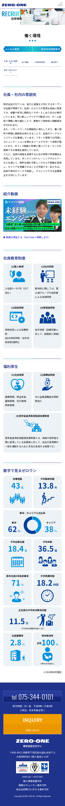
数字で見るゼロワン (10, 71)
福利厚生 (54, 62)
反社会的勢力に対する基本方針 (32, 789)
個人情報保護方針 (32, 781)
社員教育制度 (40, 62)
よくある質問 (12, 49)
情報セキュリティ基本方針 (32, 785)
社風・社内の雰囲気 (10, 62)
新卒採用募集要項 (50, 49)
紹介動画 (25, 62)
